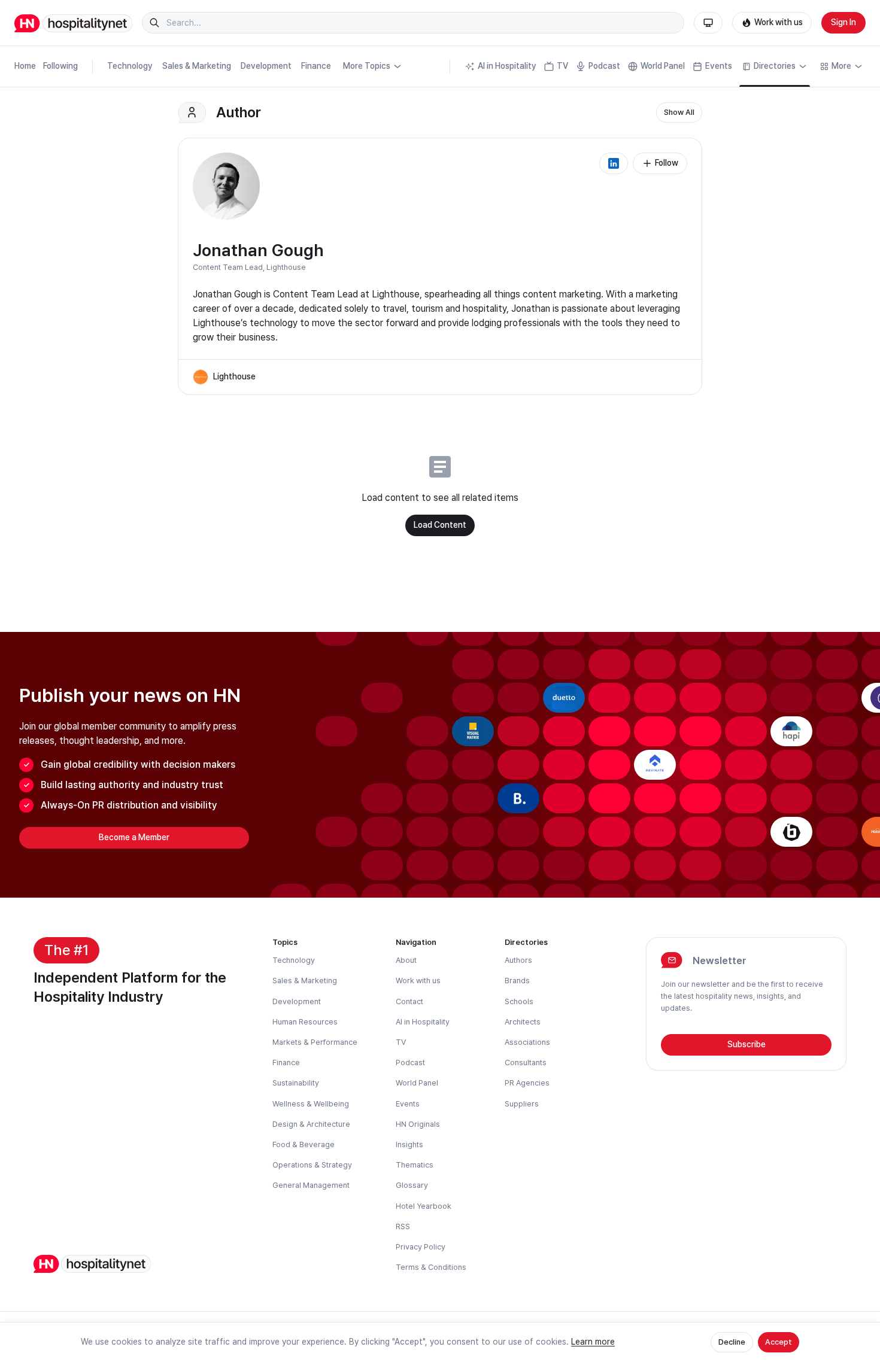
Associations (527, 1042)
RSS (403, 1226)
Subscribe (746, 1044)
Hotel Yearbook (423, 1206)
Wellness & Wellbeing (310, 1103)
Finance (316, 66)
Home (25, 66)
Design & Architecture (311, 1124)
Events (718, 66)
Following (60, 66)
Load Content (440, 525)
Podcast (604, 66)
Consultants (526, 1062)
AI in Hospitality (507, 66)
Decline (731, 1341)
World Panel (663, 66)
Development (266, 66)
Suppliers (522, 1103)
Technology (130, 66)
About (406, 960)
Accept (778, 1341)
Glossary (412, 1185)
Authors (518, 960)
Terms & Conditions (431, 1267)
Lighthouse (286, 267)
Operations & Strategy (312, 1164)
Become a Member (134, 837)
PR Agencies (527, 1082)
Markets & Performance (314, 1042)
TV (562, 66)
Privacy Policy (420, 1246)
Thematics (414, 1164)
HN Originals (418, 1124)
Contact (409, 1001)
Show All (679, 112)
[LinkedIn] (613, 163)
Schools (519, 1001)
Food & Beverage (303, 1144)
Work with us (778, 22)
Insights (409, 1144)
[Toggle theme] (708, 23)
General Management (311, 1185)
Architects (523, 1021)
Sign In (843, 22)
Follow (666, 163)
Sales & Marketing (196, 66)
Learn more (593, 1341)
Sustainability (295, 1082)
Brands (517, 980)
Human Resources (305, 1021)
